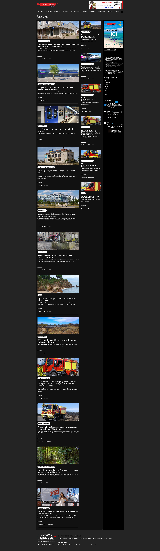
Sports (117, 11)
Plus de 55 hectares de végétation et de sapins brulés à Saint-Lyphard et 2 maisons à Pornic (90, 132)
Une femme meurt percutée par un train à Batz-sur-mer (90, 67)
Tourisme (92, 11)
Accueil (59, 544)
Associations (101, 11)
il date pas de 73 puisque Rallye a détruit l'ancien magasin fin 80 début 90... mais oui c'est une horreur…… (113, 59)
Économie (57, 11)
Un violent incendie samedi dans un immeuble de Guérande (90, 99)
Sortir (85, 11)
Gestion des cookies (73, 544)
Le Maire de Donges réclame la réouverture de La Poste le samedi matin (58, 45)
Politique (65, 11)
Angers (106, 86)
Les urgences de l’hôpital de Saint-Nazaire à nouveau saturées (58, 214)
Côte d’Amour (108, 82)
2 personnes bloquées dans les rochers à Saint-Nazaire (56, 299)
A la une (40, 11)
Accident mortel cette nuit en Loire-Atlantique (90, 197)
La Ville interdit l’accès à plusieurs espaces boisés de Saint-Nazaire (58, 471)
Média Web (107, 78)
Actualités (48, 11)
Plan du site (65, 544)
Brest (106, 90)
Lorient (106, 88)
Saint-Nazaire (108, 80)
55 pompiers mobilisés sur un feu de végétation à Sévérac (90, 165)
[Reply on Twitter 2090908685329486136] (108, 119)
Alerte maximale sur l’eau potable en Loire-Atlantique (55, 256)
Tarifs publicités (108, 96)
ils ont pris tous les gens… (111, 68)
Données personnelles (84, 544)
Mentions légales (94, 544)
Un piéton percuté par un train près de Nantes (56, 130)
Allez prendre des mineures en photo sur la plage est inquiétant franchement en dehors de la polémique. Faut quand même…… (114, 64)
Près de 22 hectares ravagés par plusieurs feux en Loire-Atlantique (57, 427)
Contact (101, 544)
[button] (122, 12)
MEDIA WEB (108, 112)
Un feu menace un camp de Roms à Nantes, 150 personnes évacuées (90, 36)
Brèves (110, 11)
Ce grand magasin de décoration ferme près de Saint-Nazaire (56, 88)
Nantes (106, 84)
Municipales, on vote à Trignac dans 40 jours (56, 171)
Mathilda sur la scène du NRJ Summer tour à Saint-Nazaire (58, 512)
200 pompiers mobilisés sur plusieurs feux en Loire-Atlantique (58, 341)
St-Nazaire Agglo (75, 11)
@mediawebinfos (116, 112)
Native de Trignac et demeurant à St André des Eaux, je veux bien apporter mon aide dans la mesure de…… (114, 72)
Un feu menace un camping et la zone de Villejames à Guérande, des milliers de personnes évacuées (57, 383)
